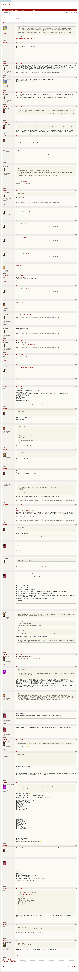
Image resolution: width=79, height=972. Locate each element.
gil (3, 22)
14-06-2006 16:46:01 (20, 423)
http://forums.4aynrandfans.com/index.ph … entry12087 (25, 510)
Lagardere (5, 148)
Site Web (5, 33)
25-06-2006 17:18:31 (20, 666)
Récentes (70, 12)
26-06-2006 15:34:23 (20, 782)
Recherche (22, 10)
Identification (33, 10)
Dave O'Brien (5, 106)
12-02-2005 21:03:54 (20, 63)
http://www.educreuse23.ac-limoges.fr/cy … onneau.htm (25, 583)
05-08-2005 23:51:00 (20, 148)
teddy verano (5, 275)
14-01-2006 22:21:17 (20, 340)
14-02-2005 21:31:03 (20, 92)
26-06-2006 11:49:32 (19, 739)
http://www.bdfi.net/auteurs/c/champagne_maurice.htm (25, 38)
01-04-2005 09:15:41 (20, 135)
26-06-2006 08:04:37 (20, 711)
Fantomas (5, 449)
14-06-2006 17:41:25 (20, 504)
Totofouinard (5, 386)
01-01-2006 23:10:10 (20, 285)
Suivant (11, 20)
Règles (16, 10)
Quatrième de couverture (20, 472)
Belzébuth (5, 63)
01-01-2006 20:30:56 (20, 262)
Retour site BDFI (5, 1)
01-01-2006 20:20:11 (19, 234)
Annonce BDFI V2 (45, 14)
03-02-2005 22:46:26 (20, 22)
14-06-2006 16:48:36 (20, 468)
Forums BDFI (6, 4)
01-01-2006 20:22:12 (20, 248)
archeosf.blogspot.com (27, 464)
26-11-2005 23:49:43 (19, 190)
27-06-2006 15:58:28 (20, 888)
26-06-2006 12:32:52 (20, 751)
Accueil (3, 10)
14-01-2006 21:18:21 (20, 312)
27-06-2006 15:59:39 (20, 924)
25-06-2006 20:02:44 (20, 690)
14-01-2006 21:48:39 (20, 326)
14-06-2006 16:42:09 (20, 408)
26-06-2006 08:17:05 (20, 725)
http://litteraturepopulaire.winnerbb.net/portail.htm (26, 463)
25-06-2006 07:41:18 (20, 556)
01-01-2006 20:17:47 (20, 206)
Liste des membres (11, 10)
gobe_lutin (5, 42)
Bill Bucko (5, 540)
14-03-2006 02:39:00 (20, 378)
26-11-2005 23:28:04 (19, 164)
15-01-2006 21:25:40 (20, 364)
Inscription (27, 10)
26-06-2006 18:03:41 (20, 845)
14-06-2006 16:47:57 (20, 449)
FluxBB (73, 966)
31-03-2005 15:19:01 (20, 106)
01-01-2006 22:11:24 (19, 275)
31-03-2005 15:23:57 (20, 122)
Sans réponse (74, 12)
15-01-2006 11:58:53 (19, 354)
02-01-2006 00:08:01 (20, 299)
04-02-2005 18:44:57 (20, 42)
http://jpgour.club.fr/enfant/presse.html (26, 894)
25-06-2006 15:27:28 (20, 654)
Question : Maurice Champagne (23, 18)
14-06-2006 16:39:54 (20, 386)
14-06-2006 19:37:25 (20, 524)
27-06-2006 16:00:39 (20, 940)
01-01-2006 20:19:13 (20, 220)
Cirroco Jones (6, 666)
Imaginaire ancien (10, 18)
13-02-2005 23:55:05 (20, 77)
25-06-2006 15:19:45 (20, 610)
